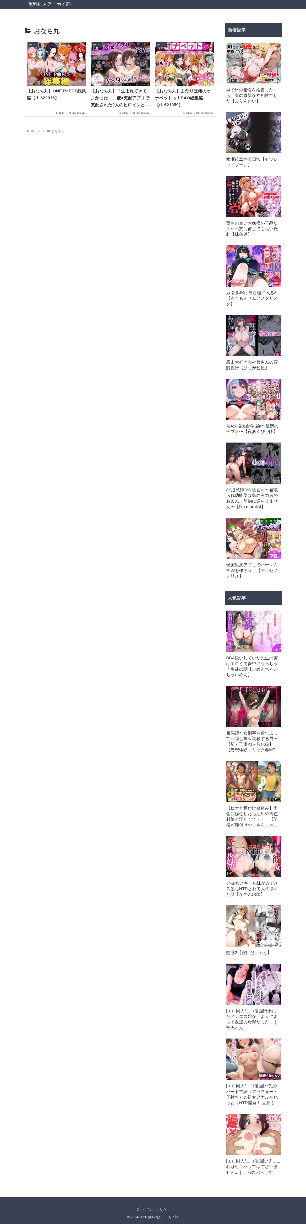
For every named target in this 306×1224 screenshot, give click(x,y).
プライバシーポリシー (153, 1209)
